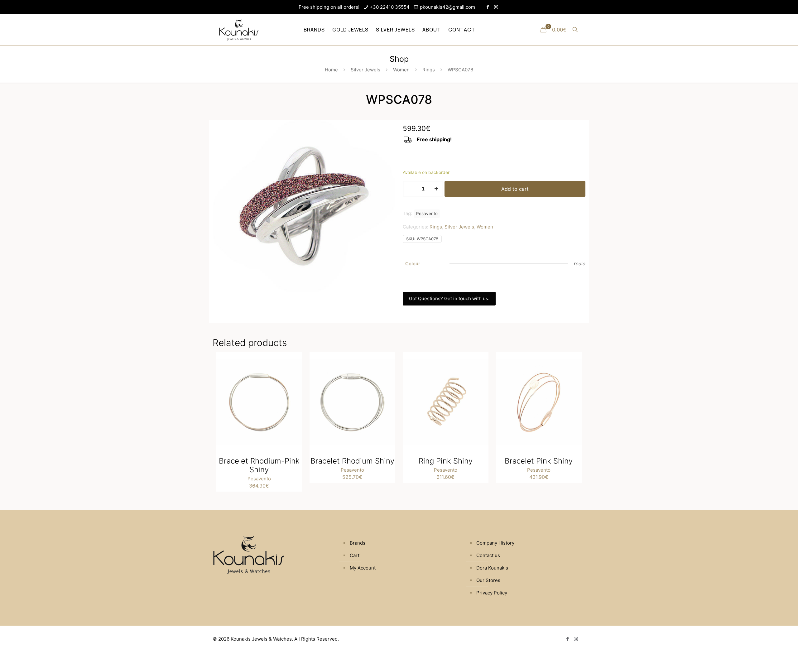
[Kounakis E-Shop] (239, 29)
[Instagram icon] (496, 7)
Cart (354, 555)
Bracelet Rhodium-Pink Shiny (259, 465)
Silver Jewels (365, 70)
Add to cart (515, 189)
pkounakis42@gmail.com (447, 7)
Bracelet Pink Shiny (539, 460)
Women (401, 70)
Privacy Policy (491, 593)
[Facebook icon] (487, 7)
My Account (363, 568)
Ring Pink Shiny (446, 460)
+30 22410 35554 (390, 7)
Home (331, 70)
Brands (357, 543)
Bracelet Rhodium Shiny (352, 460)
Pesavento (427, 213)
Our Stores (488, 580)
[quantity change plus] (436, 188)
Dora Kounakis (492, 568)
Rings (428, 70)
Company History (495, 543)
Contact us (488, 555)
